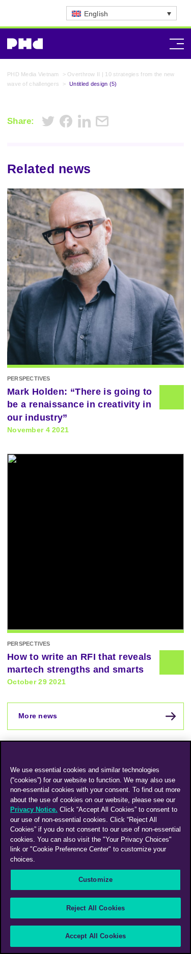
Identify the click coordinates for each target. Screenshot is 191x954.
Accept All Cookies (95, 936)
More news (38, 716)
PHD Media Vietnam (33, 74)
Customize (95, 879)
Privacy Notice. (34, 809)
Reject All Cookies (95, 908)
